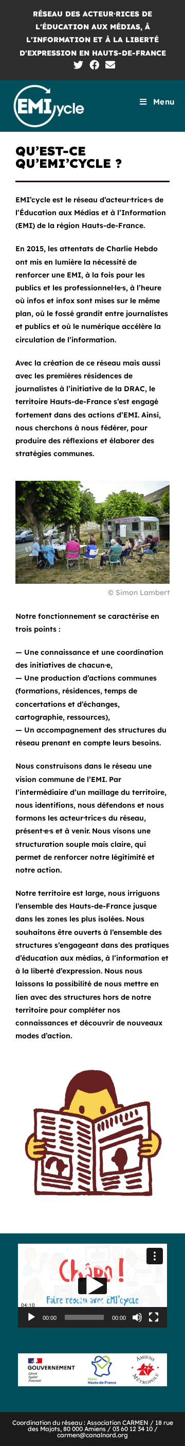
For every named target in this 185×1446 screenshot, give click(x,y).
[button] (92, 1285)
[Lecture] (31, 1317)
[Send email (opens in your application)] (108, 64)
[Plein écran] (154, 1317)
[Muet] (137, 1317)
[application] (92, 1286)
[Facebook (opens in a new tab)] (94, 64)
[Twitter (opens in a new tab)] (78, 64)
